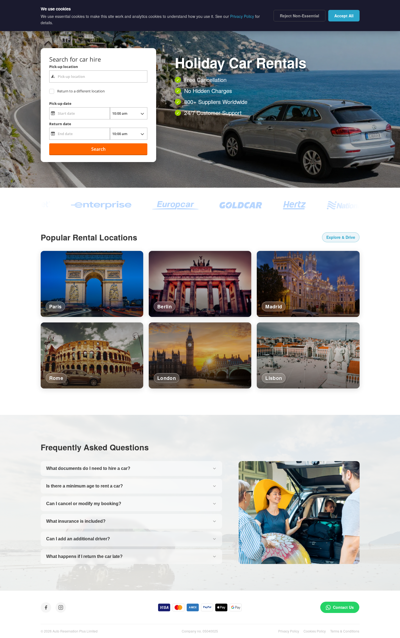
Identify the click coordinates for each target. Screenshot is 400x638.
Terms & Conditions (344, 631)
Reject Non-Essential (299, 15)
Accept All (344, 15)
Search (98, 149)
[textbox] (98, 76)
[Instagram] (61, 607)
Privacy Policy (288, 631)
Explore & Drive (340, 237)
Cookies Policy (315, 631)
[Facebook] (46, 607)
